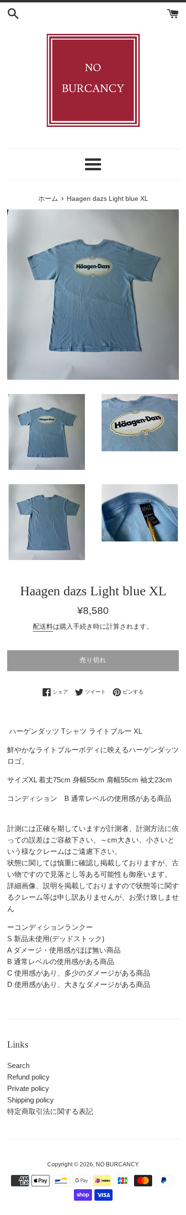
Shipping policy (30, 1100)
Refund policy (28, 1077)
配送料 (43, 626)
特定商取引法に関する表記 (50, 1111)
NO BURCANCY (117, 1164)
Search (18, 1065)
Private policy (28, 1088)
